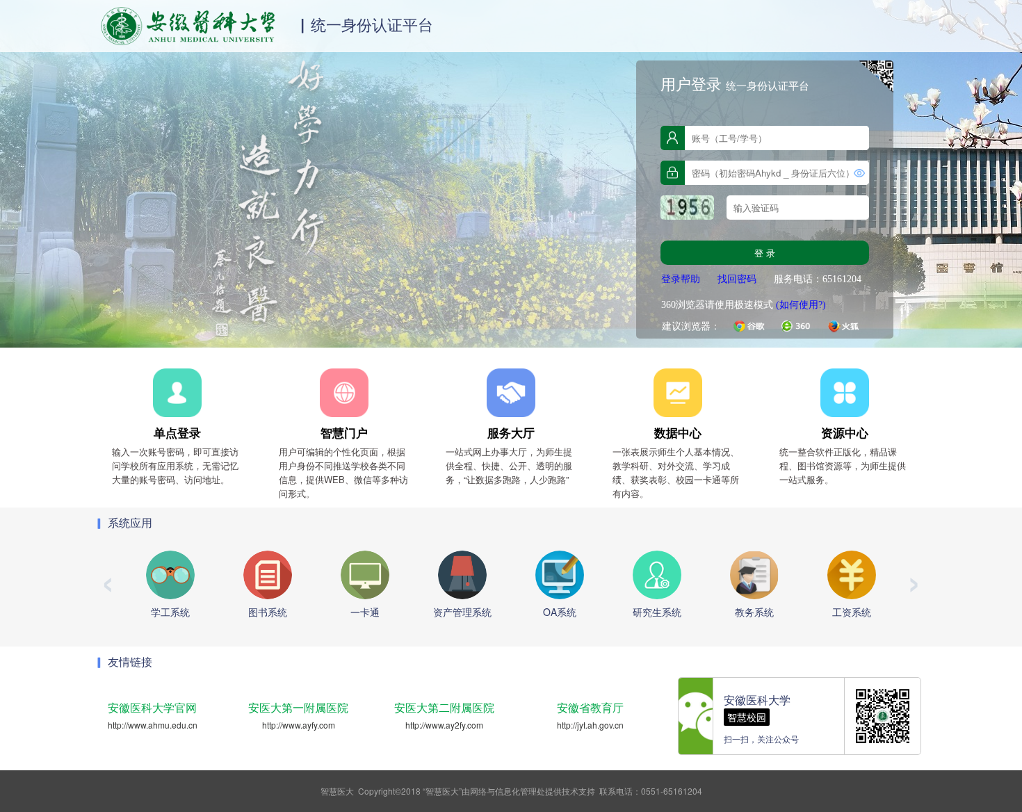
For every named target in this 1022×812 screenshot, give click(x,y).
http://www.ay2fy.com (444, 725)
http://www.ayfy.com (298, 725)
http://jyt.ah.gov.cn (590, 725)
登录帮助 (680, 279)
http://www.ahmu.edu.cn (152, 725)
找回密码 (736, 279)
